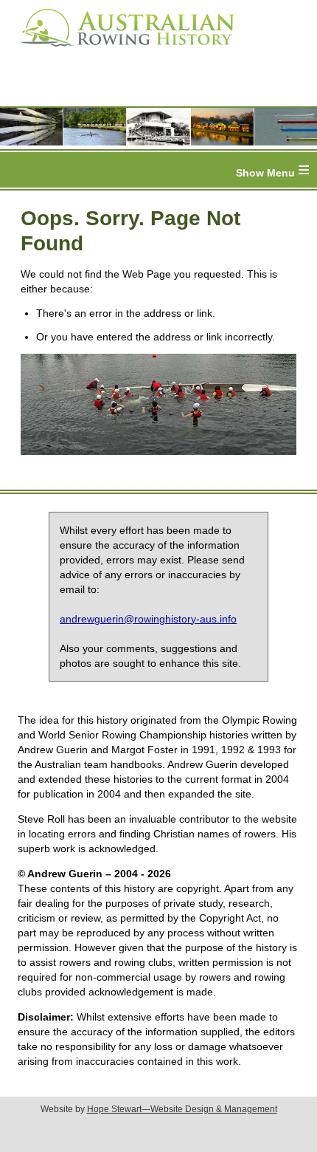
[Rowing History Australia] (121, 52)
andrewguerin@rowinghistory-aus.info (148, 619)
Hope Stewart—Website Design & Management (182, 1109)
